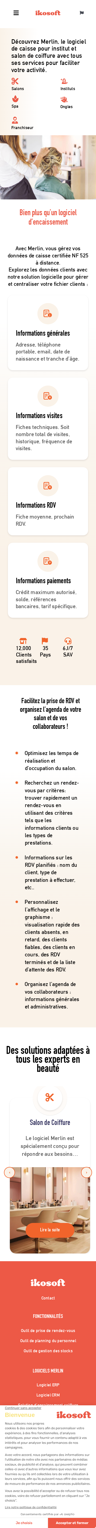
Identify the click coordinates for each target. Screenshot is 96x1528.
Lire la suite (50, 1230)
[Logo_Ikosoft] (47, 12)
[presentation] (9, 1172)
